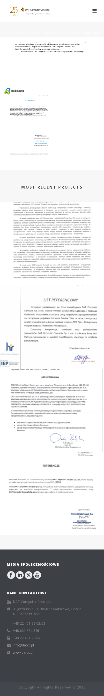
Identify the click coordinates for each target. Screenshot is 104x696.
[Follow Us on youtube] (37, 575)
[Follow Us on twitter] (28, 575)
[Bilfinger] (52, 64)
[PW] (52, 305)
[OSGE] (52, 389)
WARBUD (52, 278)
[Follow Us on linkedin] (20, 575)
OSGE (52, 444)
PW (52, 361)
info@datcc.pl (23, 645)
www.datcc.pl (23, 652)
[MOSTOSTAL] (52, 472)
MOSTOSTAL (52, 527)
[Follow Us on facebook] (11, 575)
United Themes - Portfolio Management (49, 33)
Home (8, 33)
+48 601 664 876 (26, 631)
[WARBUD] (52, 222)
